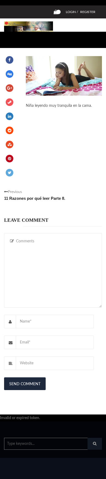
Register (87, 12)
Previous (34, 195)
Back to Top (83, 472)
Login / (72, 12)
